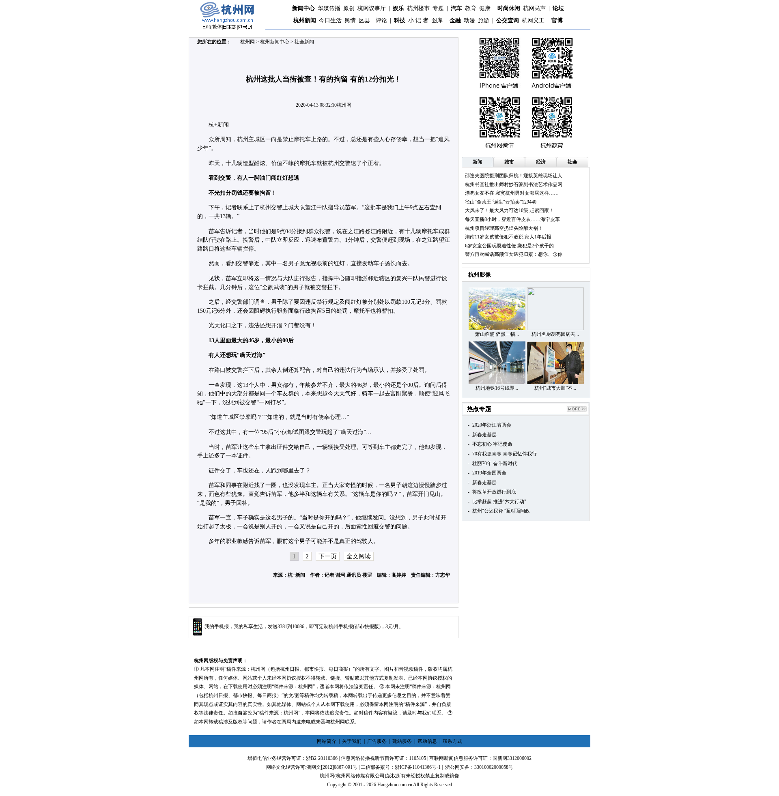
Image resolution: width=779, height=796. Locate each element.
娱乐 (398, 8)
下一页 (327, 556)
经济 (541, 162)
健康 (485, 8)
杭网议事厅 (371, 8)
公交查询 (507, 20)
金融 (455, 20)
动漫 (469, 20)
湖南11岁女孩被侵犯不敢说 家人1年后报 (508, 237)
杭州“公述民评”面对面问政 (501, 511)
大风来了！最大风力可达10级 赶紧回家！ (509, 210)
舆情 (350, 20)
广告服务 (377, 741)
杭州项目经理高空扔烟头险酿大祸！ (504, 228)
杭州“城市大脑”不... (555, 388)
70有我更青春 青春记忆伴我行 (504, 454)
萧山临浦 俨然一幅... (497, 334)
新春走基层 (484, 435)
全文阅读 (358, 556)
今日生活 (330, 20)
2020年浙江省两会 (491, 425)
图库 (437, 20)
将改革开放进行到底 (494, 492)
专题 (438, 8)
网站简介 (326, 741)
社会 (572, 162)
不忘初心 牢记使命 (492, 444)
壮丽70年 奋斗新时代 (494, 463)
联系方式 (452, 741)
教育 (470, 8)
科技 (399, 20)
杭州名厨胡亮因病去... (555, 334)
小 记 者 (418, 20)
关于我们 (352, 741)
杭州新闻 (304, 20)
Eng (206, 27)
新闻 (477, 162)
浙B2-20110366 (322, 758)
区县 (364, 20)
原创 (349, 8)
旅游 (483, 20)
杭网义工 (533, 20)
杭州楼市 (418, 8)
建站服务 (402, 741)
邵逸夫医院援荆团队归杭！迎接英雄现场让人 (513, 175)
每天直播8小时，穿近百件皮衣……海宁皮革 (512, 219)
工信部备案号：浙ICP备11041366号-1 (401, 767)
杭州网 (247, 42)
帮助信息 (427, 741)
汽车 (456, 8)
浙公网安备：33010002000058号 (479, 767)
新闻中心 (303, 8)
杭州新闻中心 (274, 42)
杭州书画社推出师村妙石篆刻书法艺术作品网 (513, 184)
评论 (381, 20)
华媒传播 (329, 8)
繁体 (217, 27)
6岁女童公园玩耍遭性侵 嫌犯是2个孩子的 (509, 246)
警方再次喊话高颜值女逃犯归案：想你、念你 (513, 254)
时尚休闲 (508, 8)
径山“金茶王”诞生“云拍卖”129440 (500, 202)
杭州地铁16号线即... (497, 388)
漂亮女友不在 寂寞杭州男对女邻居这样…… (512, 193)
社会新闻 (304, 42)
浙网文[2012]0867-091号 (331, 767)
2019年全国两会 (489, 473)
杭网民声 (534, 8)
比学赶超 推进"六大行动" (499, 501)
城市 (509, 162)
